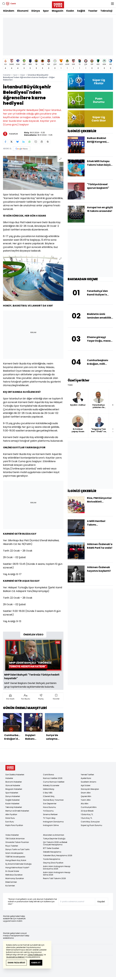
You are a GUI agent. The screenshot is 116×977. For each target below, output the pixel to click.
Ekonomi (22, 11)
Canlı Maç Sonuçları (90, 821)
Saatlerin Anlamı (88, 782)
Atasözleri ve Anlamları (53, 835)
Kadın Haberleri (12, 803)
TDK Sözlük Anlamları (15, 838)
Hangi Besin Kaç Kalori (15, 860)
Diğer (22, 75)
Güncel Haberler (12, 785)
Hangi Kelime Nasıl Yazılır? (17, 867)
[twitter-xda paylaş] (11, 141)
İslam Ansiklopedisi (14, 853)
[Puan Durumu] (90, 100)
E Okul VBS (47, 792)
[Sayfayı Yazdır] (41, 141)
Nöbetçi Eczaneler (51, 785)
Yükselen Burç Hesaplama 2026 (57, 855)
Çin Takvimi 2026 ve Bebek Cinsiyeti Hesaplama (55, 843)
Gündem (8, 11)
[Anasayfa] (10, 768)
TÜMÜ (70, 385)
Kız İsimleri (10, 885)
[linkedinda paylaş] (23, 141)
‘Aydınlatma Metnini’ (15, 957)
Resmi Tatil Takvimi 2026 (54, 878)
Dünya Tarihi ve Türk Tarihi (17, 849)
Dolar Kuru (10, 818)
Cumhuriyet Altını (89, 807)
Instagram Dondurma (53, 821)
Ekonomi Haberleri (13, 782)
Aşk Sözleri (85, 785)
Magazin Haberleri (13, 789)
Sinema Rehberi (50, 814)
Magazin (57, 11)
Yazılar (92, 11)
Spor (46, 11)
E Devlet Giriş (48, 796)
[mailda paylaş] (35, 141)
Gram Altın (86, 792)
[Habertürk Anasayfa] (58, 4)
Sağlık (81, 11)
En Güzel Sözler (12, 871)
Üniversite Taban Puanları (17, 842)
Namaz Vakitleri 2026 (52, 778)
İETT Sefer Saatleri (51, 848)
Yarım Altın (86, 800)
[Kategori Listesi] (112, 3)
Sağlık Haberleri (12, 800)
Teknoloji (106, 11)
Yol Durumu (48, 811)
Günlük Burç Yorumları (53, 800)
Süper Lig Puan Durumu (91, 825)
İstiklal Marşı (48, 789)
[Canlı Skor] (90, 118)
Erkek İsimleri (11, 882)
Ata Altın (84, 803)
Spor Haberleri (11, 792)
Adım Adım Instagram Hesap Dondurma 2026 (56, 867)
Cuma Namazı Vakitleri (53, 782)
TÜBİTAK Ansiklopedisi (15, 856)
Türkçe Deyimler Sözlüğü (54, 838)
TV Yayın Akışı (49, 818)
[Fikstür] (90, 81)
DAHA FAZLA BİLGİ (16, 962)
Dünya (35, 11)
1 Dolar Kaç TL (87, 814)
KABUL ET (36, 962)
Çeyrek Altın (86, 796)
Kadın (70, 11)
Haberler (7, 75)
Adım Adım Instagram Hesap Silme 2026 (56, 873)
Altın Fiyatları (11, 814)
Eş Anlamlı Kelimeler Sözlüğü (18, 864)
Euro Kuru (9, 821)
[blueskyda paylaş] (17, 141)
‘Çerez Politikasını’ (35, 954)
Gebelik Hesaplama (52, 852)
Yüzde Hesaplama (51, 859)
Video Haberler (12, 835)
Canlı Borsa (48, 774)
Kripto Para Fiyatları (14, 825)
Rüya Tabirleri (11, 846)
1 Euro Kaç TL (86, 818)
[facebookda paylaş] (5, 141)
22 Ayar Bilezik (87, 811)
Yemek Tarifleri (87, 774)
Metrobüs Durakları (14, 874)
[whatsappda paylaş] (29, 141)
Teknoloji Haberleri (13, 807)
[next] (62, 727)
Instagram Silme (51, 825)
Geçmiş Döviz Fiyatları (53, 862)
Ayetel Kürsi (86, 778)
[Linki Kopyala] (47, 141)
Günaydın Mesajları (90, 789)
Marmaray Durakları (14, 878)
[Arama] (3, 3)
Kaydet (101, 901)
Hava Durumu (49, 807)
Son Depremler (49, 803)
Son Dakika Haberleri (14, 774)
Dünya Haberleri (12, 796)
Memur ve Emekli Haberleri (17, 811)
